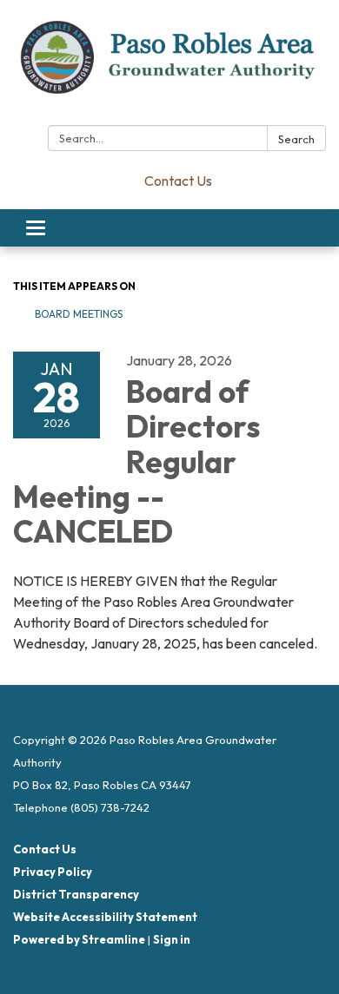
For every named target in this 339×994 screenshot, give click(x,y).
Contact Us (178, 180)
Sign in (171, 939)
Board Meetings (79, 313)
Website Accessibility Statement (105, 917)
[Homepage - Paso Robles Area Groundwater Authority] (169, 66)
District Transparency (76, 894)
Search (296, 139)
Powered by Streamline (79, 939)
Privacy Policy (52, 872)
